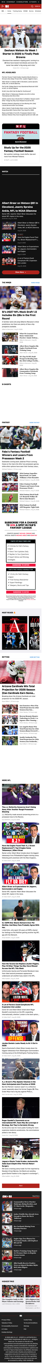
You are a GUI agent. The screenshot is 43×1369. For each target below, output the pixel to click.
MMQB (25, 11)
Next (20, 1182)
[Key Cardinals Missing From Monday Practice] (21, 1227)
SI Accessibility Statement (10, 1323)
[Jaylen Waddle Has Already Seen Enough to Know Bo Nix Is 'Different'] (21, 1215)
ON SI (3, 2)
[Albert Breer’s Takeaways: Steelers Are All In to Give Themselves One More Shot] (21, 95)
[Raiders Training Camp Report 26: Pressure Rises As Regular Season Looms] (21, 1252)
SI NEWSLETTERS (22, 2)
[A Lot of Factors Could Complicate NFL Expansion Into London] (21, 996)
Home (9, 11)
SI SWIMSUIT (11, 2)
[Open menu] (3, 6)
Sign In (37, 6)
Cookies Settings (7, 1329)
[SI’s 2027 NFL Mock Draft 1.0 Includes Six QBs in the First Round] (21, 308)
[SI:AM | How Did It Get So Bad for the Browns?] (21, 91)
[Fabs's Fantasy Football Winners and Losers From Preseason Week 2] (21, 448)
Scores (31, 11)
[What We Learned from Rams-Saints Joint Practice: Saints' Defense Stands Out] (21, 338)
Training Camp (17, 11)
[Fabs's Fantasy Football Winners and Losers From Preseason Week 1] (21, 487)
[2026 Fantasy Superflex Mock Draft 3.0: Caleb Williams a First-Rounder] (21, 476)
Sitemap (26, 1323)
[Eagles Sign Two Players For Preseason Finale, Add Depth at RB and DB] (21, 1239)
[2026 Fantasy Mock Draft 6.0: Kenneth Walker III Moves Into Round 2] (21, 497)
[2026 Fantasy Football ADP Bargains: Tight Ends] (21, 508)
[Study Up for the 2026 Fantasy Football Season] (20, 143)
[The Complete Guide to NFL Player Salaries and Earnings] (13, 1294)
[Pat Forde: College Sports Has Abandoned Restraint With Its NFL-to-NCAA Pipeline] (21, 87)
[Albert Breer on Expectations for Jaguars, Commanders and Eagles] (21, 877)
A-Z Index (5, 1326)
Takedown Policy (7, 1320)
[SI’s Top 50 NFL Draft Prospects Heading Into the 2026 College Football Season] (21, 361)
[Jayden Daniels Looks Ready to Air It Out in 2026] (21, 1035)
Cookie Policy (28, 1316)
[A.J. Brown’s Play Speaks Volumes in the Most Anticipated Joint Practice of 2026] (21, 1073)
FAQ (25, 1326)
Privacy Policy (6, 1316)
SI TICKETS (32, 2)
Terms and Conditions (30, 1320)
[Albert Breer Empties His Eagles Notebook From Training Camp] (21, 349)
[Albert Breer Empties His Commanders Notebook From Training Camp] (21, 372)
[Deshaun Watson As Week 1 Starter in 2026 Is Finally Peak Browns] (21, 47)
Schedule (38, 11)
